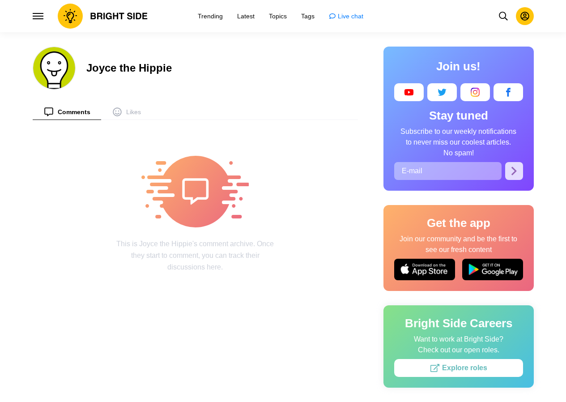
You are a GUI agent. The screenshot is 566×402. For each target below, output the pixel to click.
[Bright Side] (103, 16)
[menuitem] (67, 112)
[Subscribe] (514, 171)
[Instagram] (475, 92)
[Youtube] (409, 92)
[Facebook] (508, 92)
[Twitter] (442, 92)
